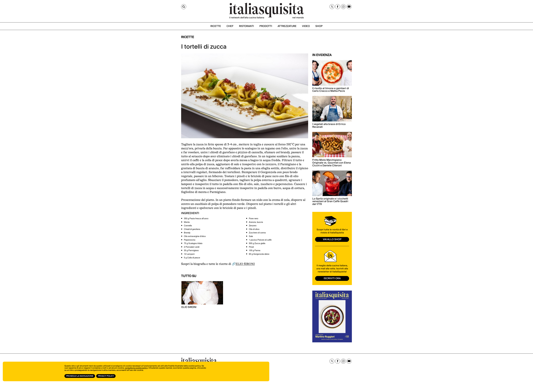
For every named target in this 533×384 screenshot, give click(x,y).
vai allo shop (332, 239)
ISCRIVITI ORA (332, 278)
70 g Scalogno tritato (193, 243)
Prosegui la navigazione (79, 376)
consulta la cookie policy (136, 368)
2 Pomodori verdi (191, 246)
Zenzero (252, 225)
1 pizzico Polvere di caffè (260, 239)
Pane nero (253, 218)
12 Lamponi (189, 253)
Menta (187, 221)
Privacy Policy (106, 376)
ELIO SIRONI (245, 264)
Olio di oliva (254, 229)
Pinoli (251, 246)
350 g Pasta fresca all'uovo (196, 218)
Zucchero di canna (257, 232)
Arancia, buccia (256, 221)
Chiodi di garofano (192, 229)
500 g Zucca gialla (257, 243)
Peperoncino (189, 239)
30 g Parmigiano (191, 250)
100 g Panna (254, 250)
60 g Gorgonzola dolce (259, 253)
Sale (251, 236)
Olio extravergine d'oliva (195, 236)
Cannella (188, 225)
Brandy (187, 232)
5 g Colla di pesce (192, 257)
